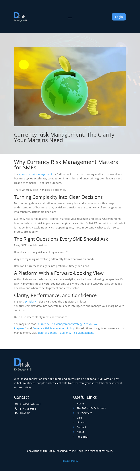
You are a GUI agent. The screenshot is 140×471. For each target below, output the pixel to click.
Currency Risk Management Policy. (54, 328)
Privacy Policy (70, 460)
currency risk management (35, 174)
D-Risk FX (30, 301)
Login (119, 17)
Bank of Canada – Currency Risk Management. (66, 332)
